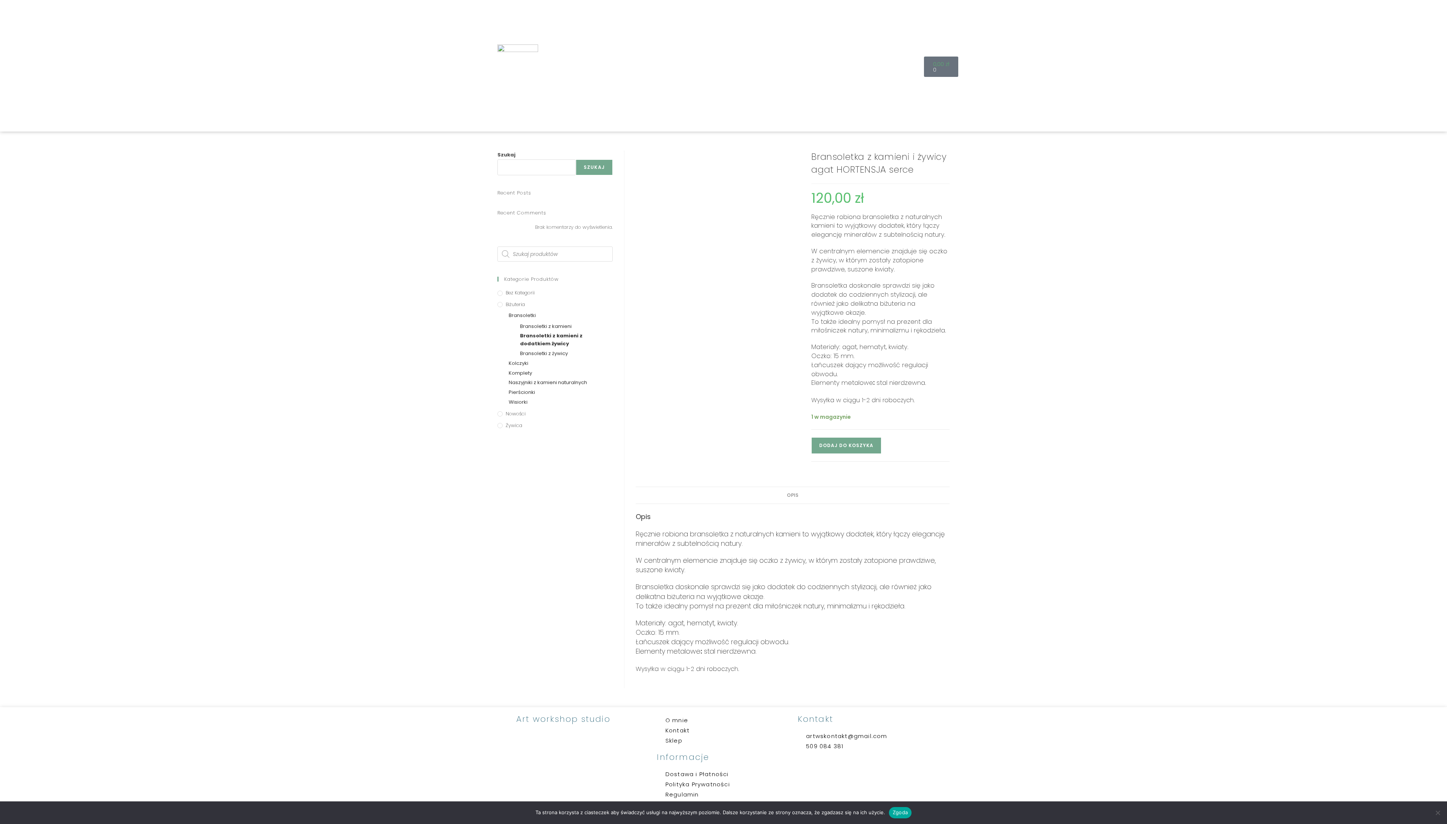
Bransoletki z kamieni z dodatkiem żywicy (551, 339)
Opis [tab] (792, 495)
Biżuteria (515, 304)
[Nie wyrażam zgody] (1437, 812)
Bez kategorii (520, 292)
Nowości (516, 413)
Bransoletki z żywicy (544, 353)
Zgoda (900, 812)
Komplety (520, 373)
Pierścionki (522, 392)
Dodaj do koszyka (846, 445)
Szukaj (506, 154)
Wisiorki (518, 402)
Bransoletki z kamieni (546, 326)
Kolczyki (518, 363)
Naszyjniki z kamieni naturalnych (548, 382)
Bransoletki (522, 315)
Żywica (514, 425)
